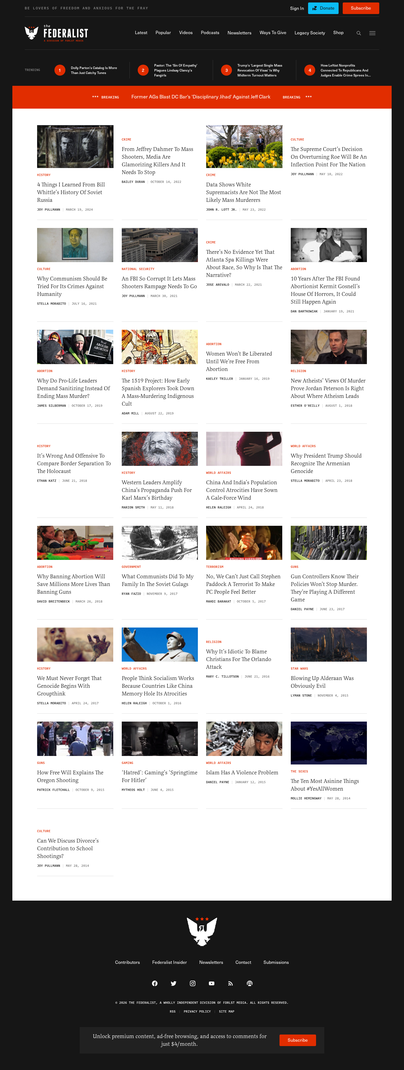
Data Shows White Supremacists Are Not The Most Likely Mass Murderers (243, 192)
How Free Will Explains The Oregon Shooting (70, 776)
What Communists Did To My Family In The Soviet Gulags (157, 580)
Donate (327, 8)
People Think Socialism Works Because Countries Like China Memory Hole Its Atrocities (158, 686)
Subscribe (361, 8)
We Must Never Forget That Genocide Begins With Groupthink (69, 686)
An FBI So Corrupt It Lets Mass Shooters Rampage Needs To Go (159, 282)
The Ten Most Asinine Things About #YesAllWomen (325, 785)
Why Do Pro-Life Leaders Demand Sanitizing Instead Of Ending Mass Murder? (73, 388)
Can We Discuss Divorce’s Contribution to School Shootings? (68, 848)
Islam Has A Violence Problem (242, 772)
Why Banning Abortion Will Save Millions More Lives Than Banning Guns (73, 584)
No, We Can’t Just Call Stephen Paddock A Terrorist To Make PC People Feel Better (243, 584)
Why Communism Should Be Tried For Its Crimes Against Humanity (72, 286)
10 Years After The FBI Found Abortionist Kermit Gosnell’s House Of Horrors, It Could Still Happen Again (325, 290)
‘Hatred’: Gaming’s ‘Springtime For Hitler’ (159, 776)
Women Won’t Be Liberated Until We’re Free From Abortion (239, 361)
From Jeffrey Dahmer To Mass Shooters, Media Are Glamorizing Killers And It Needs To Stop (157, 161)
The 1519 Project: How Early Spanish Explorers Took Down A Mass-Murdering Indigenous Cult (158, 392)
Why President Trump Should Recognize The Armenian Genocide (326, 463)
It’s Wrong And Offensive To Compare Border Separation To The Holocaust (74, 463)
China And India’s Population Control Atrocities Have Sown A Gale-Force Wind (242, 490)
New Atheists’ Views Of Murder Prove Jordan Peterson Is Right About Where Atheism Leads (328, 388)
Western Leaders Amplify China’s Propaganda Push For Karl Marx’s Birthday (157, 490)
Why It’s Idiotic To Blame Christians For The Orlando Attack (238, 659)
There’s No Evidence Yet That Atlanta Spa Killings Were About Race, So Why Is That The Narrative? (244, 264)
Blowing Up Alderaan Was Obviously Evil (322, 682)
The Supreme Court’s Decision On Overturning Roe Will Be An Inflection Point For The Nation (329, 157)
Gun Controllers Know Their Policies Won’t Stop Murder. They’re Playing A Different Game (325, 588)
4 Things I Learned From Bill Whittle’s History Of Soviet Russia (71, 192)
